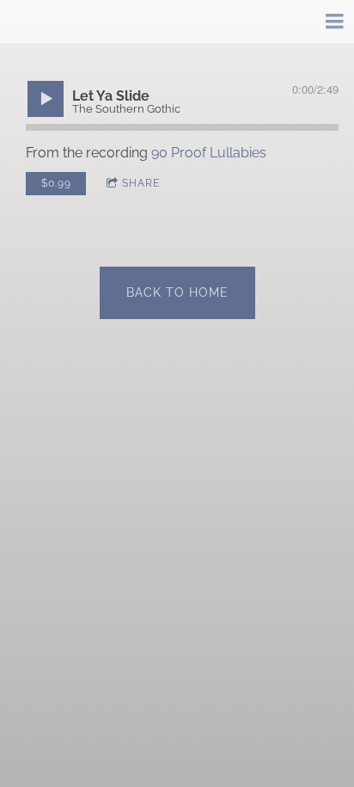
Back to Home (177, 292)
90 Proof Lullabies (208, 152)
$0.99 (56, 183)
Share (141, 183)
